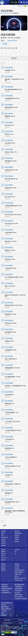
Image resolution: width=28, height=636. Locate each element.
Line (21, 2)
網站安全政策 (21, 620)
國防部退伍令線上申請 (20, 578)
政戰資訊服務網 (18, 588)
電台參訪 (17, 568)
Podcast (3, 555)
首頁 (2, 13)
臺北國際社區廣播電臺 (6, 588)
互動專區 (4, 44)
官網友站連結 (4, 584)
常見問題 (3, 541)
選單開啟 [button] (26, 2)
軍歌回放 (3, 568)
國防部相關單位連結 (19, 584)
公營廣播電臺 (4, 586)
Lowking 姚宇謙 (12, 40)
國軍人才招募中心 (19, 596)
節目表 (2, 533)
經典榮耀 (3, 531)
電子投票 (3, 543)
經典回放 (16, 2)
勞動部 (2, 613)
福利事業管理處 (18, 594)
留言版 (16, 576)
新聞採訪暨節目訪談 (19, 570)
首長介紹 (17, 535)
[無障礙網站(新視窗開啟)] (8, 632)
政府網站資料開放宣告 (7, 622)
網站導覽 (21, 622)
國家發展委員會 (5, 607)
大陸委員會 (4, 611)
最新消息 (3, 549)
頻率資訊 (17, 541)
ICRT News (4, 557)
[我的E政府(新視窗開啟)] (3, 633)
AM (15, 553)
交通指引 (17, 539)
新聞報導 (3, 551)
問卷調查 (3, 545)
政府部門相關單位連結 (6, 602)
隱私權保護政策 (7, 620)
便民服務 (17, 564)
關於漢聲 (17, 531)
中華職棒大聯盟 (5, 590)
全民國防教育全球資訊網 (21, 598)
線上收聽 (13, 2)
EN (11, 2)
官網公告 (3, 559)
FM (15, 551)
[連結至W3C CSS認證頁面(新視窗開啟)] (14, 632)
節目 (10, 13)
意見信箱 (3, 539)
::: (14, 6)
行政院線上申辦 (18, 580)
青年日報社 (17, 592)
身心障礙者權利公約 (6, 592)
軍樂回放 (3, 570)
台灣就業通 (4, 615)
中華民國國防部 (18, 586)
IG (24, 2)
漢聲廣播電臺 (2, 2)
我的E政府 (3, 604)
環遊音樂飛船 (15, 13)
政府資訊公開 (4, 537)
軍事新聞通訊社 (18, 590)
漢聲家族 (17, 537)
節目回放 (3, 566)
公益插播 (17, 566)
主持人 (2, 535)
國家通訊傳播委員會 (6, 609)
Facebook (18, 2)
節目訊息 (3, 553)
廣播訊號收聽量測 (19, 572)
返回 (4, 525)
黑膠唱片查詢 (18, 574)
